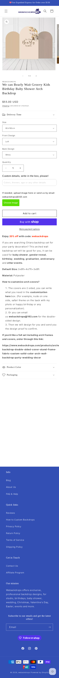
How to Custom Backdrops (20, 519)
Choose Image (11, 202)
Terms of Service (15, 540)
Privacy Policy (13, 526)
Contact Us (12, 565)
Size (4, 122)
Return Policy (13, 533)
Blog (8, 480)
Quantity (6, 162)
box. (13, 296)
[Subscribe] (49, 627)
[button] (6, 11)
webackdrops (24, 672)
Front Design (8, 135)
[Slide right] (36, 76)
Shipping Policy (14, 547)
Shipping (5, 106)
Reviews (10, 513)
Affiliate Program (15, 572)
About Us (11, 487)
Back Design (8, 149)
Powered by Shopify (40, 672)
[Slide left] (23, 76)
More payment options (29, 229)
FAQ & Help (12, 494)
